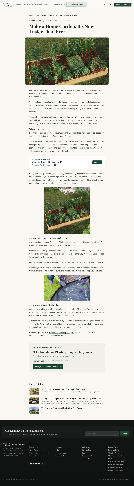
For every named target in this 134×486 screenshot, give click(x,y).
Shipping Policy (113, 453)
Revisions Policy (114, 450)
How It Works (28, 4)
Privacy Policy (113, 447)
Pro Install (32, 456)
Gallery (46, 4)
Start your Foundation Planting (46, 367)
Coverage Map (57, 4)
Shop (18, 4)
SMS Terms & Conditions (116, 456)
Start (95, 162)
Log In (109, 4)
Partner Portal (60, 456)
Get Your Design (121, 4)
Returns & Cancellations (116, 462)
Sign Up (124, 433)
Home (31, 15)
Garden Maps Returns (115, 470)
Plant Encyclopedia (35, 459)
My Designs (86, 447)
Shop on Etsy (86, 450)
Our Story (38, 4)
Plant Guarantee (113, 459)
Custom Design (34, 447)
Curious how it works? (77, 4)
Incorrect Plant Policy (115, 468)
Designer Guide (87, 456)
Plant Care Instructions (116, 465)
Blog (37, 15)
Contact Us (85, 459)
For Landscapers (36, 463)
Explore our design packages (61, 333)
